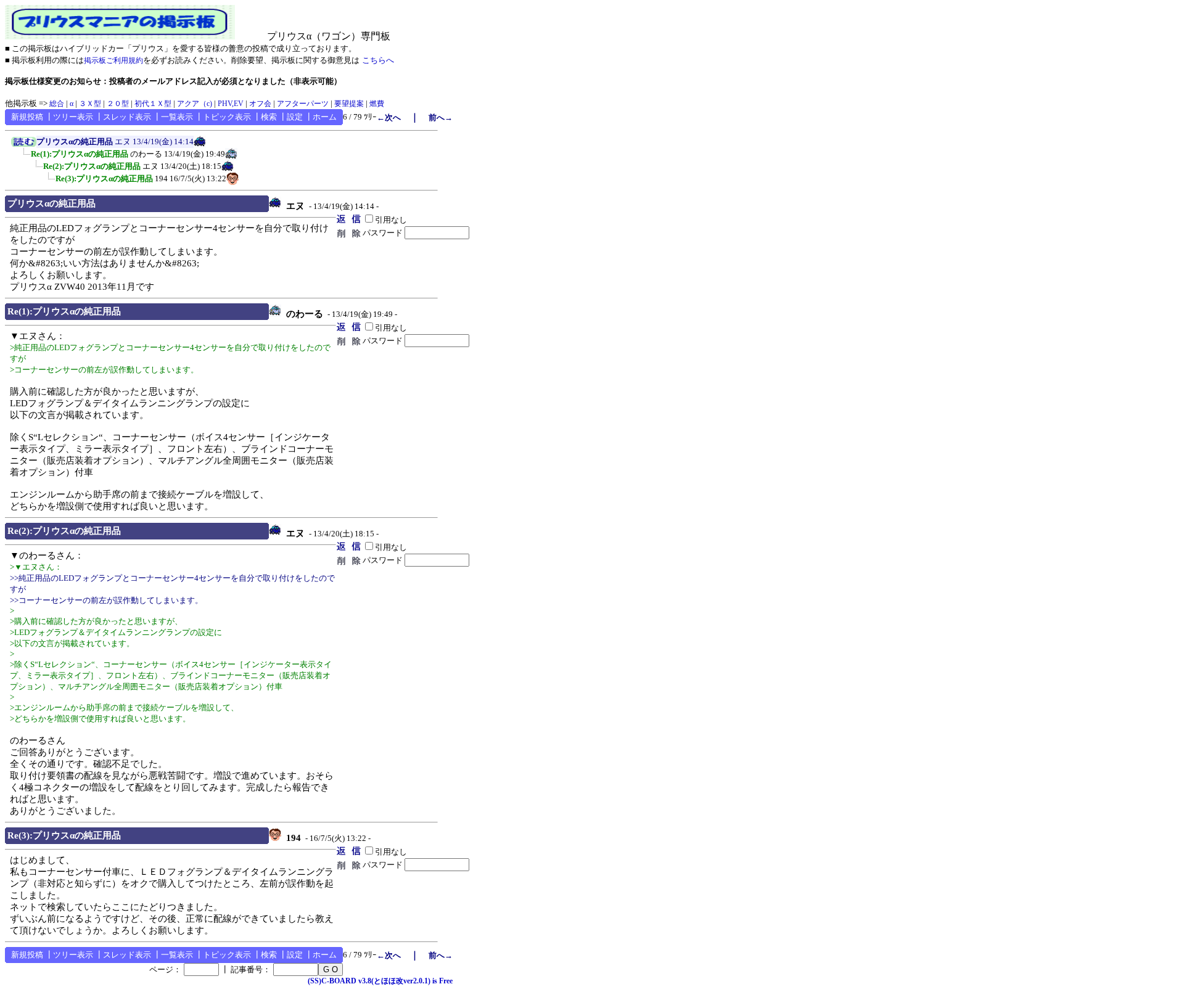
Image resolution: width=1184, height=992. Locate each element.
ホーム (325, 116)
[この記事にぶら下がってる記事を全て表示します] (24, 158)
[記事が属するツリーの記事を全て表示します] (23, 144)
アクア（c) (194, 103)
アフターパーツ (303, 103)
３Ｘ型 (90, 103)
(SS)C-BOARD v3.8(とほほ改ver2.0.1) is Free (380, 981)
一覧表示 (177, 116)
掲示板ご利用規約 (113, 60)
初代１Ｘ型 (152, 103)
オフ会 (260, 103)
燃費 (376, 103)
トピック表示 (227, 116)
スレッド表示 (127, 116)
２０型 (118, 103)
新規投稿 (27, 116)
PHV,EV (231, 103)
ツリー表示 (73, 116)
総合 (56, 103)
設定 (295, 116)
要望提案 (349, 103)
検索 (269, 116)
